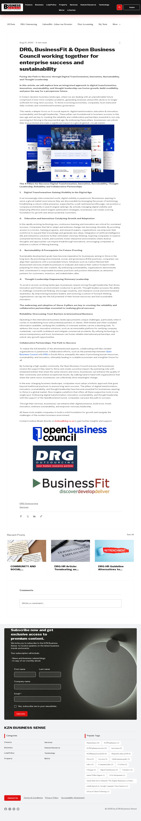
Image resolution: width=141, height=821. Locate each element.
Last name (44, 669)
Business (8, 747)
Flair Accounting (85, 24)
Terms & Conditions (33, 798)
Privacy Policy (52, 798)
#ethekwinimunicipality (121, 759)
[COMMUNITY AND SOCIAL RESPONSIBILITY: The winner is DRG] (26, 551)
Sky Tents (103, 24)
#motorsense (117, 748)
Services (24, 507)
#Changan (91, 770)
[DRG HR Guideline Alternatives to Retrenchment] (114, 551)
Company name (22, 682)
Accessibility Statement (73, 798)
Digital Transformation (110, 770)
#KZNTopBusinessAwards (97, 748)
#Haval (91, 759)
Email (17, 694)
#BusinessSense (93, 743)
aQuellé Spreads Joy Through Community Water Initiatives (108, 786)
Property (8, 758)
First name (19, 669)
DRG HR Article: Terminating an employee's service (68, 568)
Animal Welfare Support (96, 775)
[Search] (119, 7)
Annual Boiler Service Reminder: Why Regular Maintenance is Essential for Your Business (111, 781)
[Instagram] (14, 809)
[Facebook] (5, 809)
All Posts (11, 24)
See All (130, 535)
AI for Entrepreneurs (118, 775)
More (115, 24)
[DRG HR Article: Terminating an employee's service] (70, 551)
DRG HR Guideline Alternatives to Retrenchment (111, 568)
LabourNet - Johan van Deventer (57, 24)
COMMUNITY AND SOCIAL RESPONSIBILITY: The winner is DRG (26, 568)
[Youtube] (18, 809)
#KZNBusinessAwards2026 (97, 754)
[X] (9, 809)
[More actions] (119, 42)
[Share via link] (41, 516)
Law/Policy (9, 753)
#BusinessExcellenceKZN (121, 754)
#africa (90, 764)
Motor (47, 758)
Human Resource (52, 747)
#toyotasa (103, 759)
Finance (8, 742)
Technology (49, 753)
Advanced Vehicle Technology (98, 791)
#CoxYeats (123, 764)
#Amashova (128, 770)
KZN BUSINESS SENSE (25, 728)
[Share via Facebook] (21, 516)
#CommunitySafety (106, 764)
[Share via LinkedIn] (34, 516)
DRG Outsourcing (29, 24)
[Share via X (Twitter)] (27, 516)
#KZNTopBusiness (112, 743)
